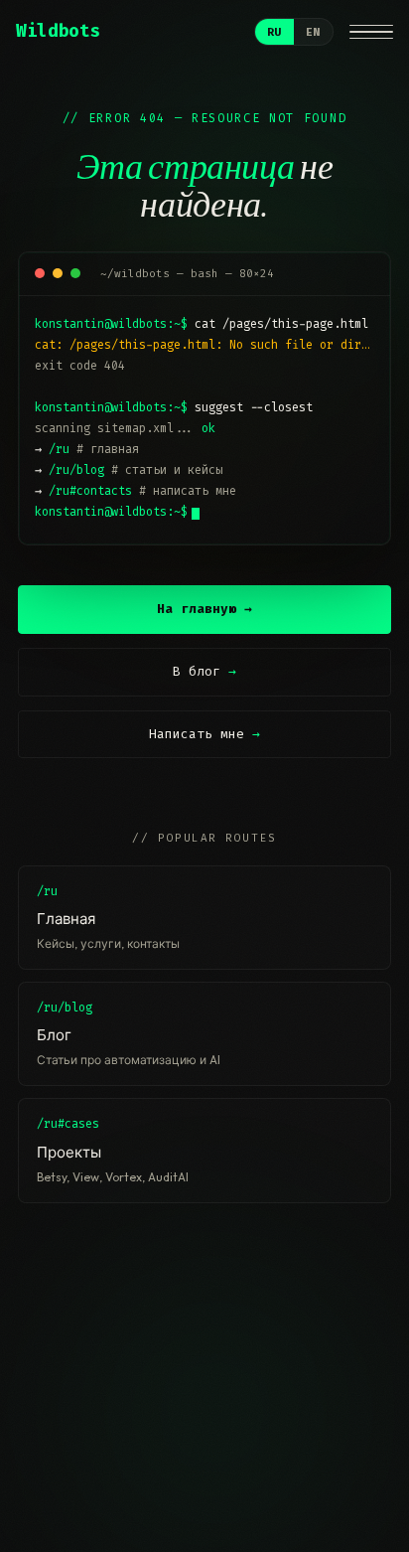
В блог (204, 671)
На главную (204, 608)
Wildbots (58, 31)
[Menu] (371, 32)
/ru (59, 449)
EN (313, 32)
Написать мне (204, 733)
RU (274, 32)
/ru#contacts (90, 491)
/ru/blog (76, 470)
